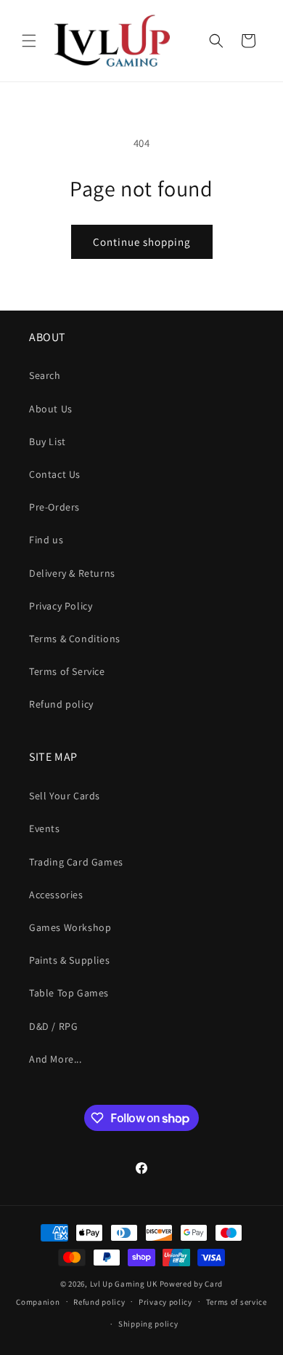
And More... (55, 1059)
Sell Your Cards (64, 795)
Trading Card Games (76, 861)
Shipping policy (148, 1324)
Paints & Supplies (69, 960)
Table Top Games (69, 992)
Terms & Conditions (74, 638)
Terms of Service (67, 671)
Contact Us (55, 474)
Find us (46, 539)
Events (44, 828)
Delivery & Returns (72, 573)
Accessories (56, 894)
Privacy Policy (60, 605)
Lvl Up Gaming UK (123, 1284)
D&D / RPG (53, 1026)
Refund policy (61, 704)
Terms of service (236, 1302)
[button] (29, 41)
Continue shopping (142, 242)
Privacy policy (165, 1302)
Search (45, 375)
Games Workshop (70, 927)
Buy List (47, 441)
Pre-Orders (54, 506)
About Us (51, 408)
